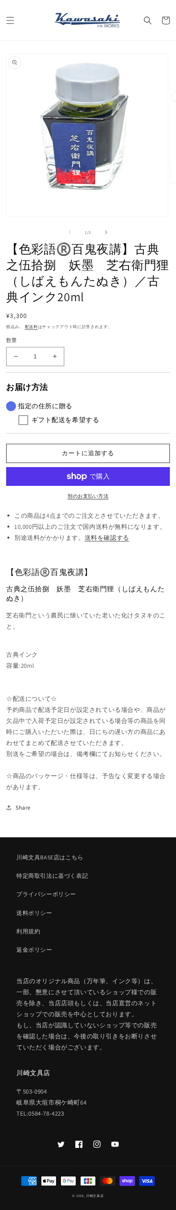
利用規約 (28, 931)
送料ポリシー (34, 913)
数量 (11, 340)
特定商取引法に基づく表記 (52, 875)
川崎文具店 (95, 1195)
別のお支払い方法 (88, 496)
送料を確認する (107, 537)
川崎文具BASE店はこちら (49, 857)
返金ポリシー (34, 949)
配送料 (31, 326)
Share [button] (23, 807)
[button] (10, 20)
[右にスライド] (106, 232)
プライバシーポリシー (46, 894)
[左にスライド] (70, 232)
